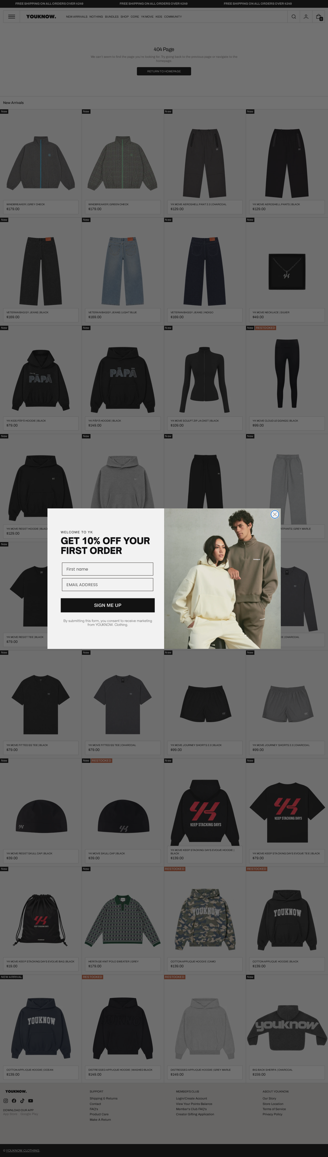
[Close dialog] (275, 514)
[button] (105, 618)
